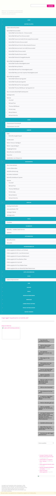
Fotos (28, 276)
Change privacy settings (29, 303)
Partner (9, 98)
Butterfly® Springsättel (13, 76)
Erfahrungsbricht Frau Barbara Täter (17, 259)
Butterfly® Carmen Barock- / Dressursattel (20, 33)
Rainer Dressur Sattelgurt (14, 143)
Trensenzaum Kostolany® (14, 123)
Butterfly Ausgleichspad (15, 136)
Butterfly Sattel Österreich (10, 7)
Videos (29, 291)
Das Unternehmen (12, 165)
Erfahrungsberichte (29, 246)
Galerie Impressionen (13, 279)
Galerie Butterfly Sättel (13, 27)
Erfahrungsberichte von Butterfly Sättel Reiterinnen (21, 268)
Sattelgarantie (11, 95)
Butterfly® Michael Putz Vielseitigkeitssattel (20, 69)
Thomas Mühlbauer (14, 106)
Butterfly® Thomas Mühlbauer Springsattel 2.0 (21, 88)
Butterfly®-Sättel (28, 24)
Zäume (28, 119)
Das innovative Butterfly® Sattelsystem (17, 92)
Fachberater (29, 226)
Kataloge (29, 202)
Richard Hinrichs (13, 115)
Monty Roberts (13, 112)
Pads (8, 133)
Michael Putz (12, 103)
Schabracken (10, 140)
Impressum (29, 299)
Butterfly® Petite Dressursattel (17, 51)
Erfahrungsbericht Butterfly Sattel (47, 464)
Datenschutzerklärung (29, 295)
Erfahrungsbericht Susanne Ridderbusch (18, 256)
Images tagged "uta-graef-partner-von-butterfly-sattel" (15, 318)
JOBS (29, 283)
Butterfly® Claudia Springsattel (17, 82)
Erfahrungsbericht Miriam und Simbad (17, 250)
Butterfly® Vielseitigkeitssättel (15, 61)
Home (29, 20)
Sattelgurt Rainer (11, 212)
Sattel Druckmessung (29, 272)
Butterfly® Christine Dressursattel (18, 42)
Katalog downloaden (12, 206)
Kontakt (29, 287)
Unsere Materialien (12, 168)
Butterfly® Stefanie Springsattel (17, 79)
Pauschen (9, 155)
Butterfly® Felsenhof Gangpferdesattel (19, 57)
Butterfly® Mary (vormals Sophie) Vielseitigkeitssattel (23, 72)
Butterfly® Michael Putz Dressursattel (19, 36)
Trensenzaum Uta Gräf (13, 126)
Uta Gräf (11, 100)
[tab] (46, 341)
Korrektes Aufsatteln (12, 174)
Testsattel (9, 243)
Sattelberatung (29, 236)
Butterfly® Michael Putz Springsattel (19, 85)
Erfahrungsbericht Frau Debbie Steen (17, 265)
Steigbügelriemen (11, 149)
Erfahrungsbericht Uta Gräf (14, 262)
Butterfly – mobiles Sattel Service (16, 229)
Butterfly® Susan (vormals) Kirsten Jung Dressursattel (23, 39)
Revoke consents (29, 311)
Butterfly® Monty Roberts (16, 66)
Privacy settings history (29, 307)
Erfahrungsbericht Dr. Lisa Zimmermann (18, 253)
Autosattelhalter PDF (12, 209)
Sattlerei (9, 232)
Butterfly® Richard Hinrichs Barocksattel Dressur (22, 45)
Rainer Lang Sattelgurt (13, 146)
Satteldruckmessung (12, 171)
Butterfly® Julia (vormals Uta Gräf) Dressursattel (22, 48)
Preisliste (9, 222)
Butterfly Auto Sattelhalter (14, 152)
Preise (28, 218)
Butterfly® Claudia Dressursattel (18, 54)
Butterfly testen (11, 240)
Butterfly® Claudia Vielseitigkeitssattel (19, 63)
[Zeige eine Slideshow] (6, 325)
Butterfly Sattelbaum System (14, 177)
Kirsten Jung (12, 109)
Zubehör (29, 130)
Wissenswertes (29, 161)
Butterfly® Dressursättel (13, 30)
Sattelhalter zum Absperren (14, 158)
